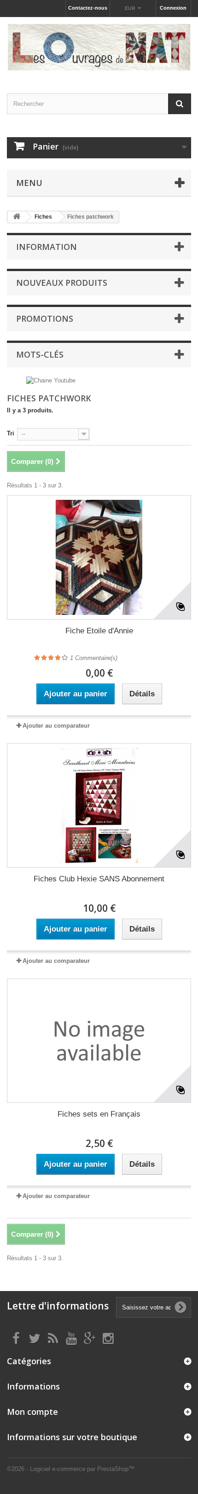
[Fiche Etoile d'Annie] (99, 557)
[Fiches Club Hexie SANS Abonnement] (99, 805)
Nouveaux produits (61, 282)
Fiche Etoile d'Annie (99, 630)
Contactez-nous (87, 8)
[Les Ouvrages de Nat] (99, 47)
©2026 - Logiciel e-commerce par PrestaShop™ (70, 1468)
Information (46, 246)
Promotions (44, 318)
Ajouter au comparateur (56, 725)
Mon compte (32, 1411)
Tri (10, 433)
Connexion (173, 8)
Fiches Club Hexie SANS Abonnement (99, 878)
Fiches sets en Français (99, 1114)
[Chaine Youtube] (51, 380)
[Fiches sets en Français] (99, 1040)
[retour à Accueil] (16, 217)
